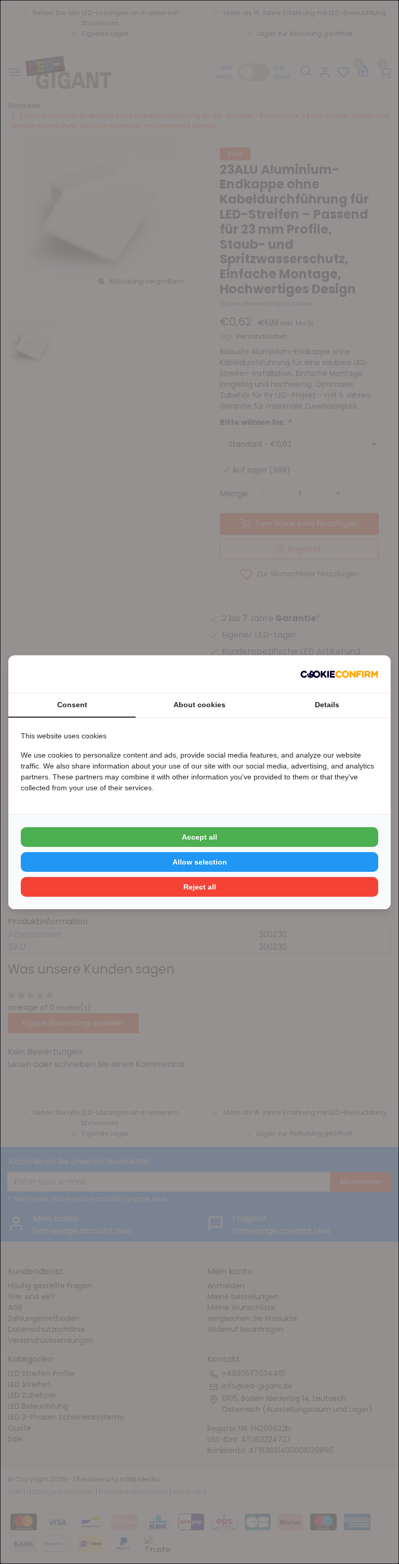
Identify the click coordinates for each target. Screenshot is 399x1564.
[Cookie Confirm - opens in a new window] (339, 674)
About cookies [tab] (199, 704)
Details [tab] (327, 704)
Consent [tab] (72, 704)
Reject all (199, 887)
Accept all (199, 837)
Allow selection (199, 862)
